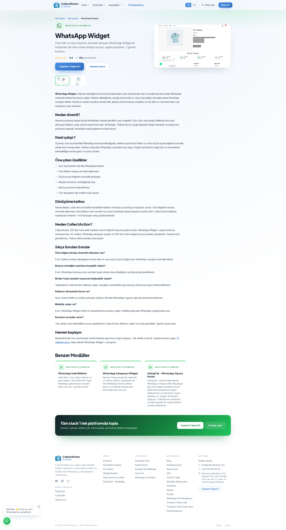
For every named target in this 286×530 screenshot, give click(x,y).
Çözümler (98, 5)
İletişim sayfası (205, 460)
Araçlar (170, 494)
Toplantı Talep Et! (69, 66)
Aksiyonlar (73, 18)
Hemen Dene (97, 66)
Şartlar (228, 525)
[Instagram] (68, 481)
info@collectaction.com (213, 465)
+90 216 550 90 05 (211, 469)
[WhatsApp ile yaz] (6, 520)
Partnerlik (171, 486)
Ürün (84, 5)
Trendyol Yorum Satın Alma (180, 506)
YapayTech (60, 499)
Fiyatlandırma (136, 5)
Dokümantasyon (174, 511)
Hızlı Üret (139, 473)
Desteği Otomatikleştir (145, 469)
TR (188, 5)
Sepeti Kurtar (141, 465)
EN (194, 5)
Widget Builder (110, 473)
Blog (169, 460)
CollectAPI (60, 495)
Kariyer (170, 490)
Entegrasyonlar (174, 465)
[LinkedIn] (62, 481)
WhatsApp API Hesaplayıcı (179, 498)
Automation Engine (112, 465)
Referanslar (172, 469)
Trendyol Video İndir (177, 502)
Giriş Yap (209, 5)
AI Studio (107, 460)
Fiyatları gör (215, 425)
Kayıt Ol (225, 5)
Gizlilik (219, 525)
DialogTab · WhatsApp (114, 481)
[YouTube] (56, 481)
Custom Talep (173, 477)
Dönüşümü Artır (142, 460)
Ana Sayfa (60, 18)
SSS (169, 473)
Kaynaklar (114, 5)
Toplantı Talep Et (209, 489)
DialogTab (60, 491)
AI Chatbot (108, 469)
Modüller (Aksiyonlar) (177, 481)
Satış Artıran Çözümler (114, 477)
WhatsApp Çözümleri (145, 477)
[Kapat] (39, 506)
